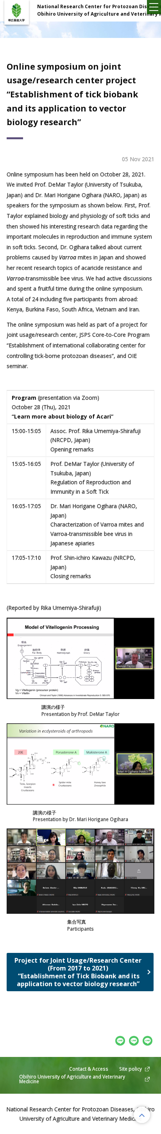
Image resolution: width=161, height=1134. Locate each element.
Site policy (130, 1069)
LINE (147, 1040)
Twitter (134, 1040)
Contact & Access (88, 1069)
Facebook (120, 1040)
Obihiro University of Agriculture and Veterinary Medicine (72, 1078)
